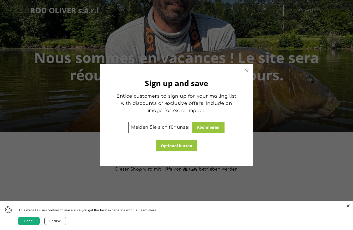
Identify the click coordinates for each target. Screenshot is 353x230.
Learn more (147, 210)
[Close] (348, 206)
